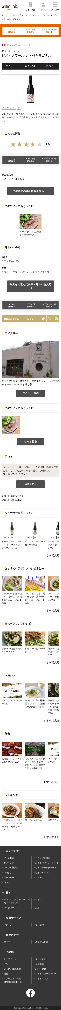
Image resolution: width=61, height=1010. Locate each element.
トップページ (10, 959)
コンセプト (40, 959)
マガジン (8, 872)
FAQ (6, 964)
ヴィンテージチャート (45, 867)
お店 (37, 907)
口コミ (49, 66)
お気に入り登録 (11, 319)
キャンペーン (10, 877)
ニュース (39, 877)
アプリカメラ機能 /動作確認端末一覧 (13, 980)
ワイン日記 (9, 858)
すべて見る (52, 555)
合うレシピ (30, 66)
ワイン (38, 899)
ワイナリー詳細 (31, 393)
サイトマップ (41, 978)
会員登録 (39, 924)
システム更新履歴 (12, 968)
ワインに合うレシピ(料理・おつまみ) (17, 901)
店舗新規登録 (41, 942)
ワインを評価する (11, 31)
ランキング (9, 862)
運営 (6, 973)
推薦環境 (39, 964)
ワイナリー (11, 66)
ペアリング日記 (42, 858)
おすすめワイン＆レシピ (47, 862)
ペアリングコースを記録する (49, 31)
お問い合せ (40, 968)
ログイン (8, 924)
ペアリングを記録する (30, 31)
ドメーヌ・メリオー (12, 51)
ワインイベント (42, 872)
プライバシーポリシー (45, 973)
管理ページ (9, 942)
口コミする (30, 484)
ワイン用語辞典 (11, 867)
